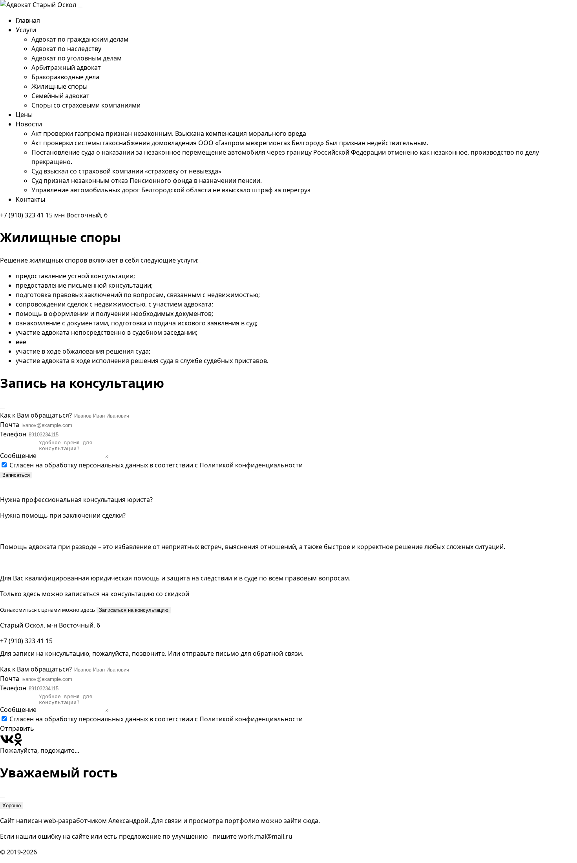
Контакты (30, 199)
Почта (10, 424)
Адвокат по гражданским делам (79, 39)
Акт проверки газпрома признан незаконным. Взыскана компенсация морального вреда (168, 133)
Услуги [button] (26, 30)
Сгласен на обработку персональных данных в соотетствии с (156, 465)
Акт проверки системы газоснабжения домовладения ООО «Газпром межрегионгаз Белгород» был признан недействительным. (229, 143)
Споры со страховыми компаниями (86, 105)
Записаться (16, 475)
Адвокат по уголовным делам (76, 58)
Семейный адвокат (60, 95)
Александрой (128, 820)
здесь (87, 609)
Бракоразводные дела (65, 77)
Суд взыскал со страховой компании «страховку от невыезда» (126, 171)
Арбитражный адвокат (66, 67)
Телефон (14, 434)
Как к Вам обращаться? (36, 415)
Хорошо (11, 805)
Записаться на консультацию (133, 610)
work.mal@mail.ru (265, 836)
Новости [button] (29, 124)
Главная (28, 20)
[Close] (2, 408)
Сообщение (18, 455)
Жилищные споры (59, 86)
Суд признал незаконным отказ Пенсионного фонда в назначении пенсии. (146, 180)
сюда (310, 820)
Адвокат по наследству (66, 48)
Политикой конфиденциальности (251, 465)
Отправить (17, 728)
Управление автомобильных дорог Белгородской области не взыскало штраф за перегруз (170, 190)
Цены (24, 114)
